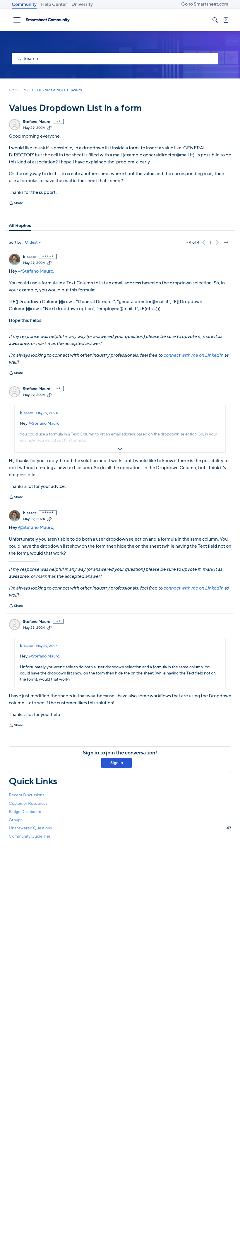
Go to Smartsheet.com (204, 4)
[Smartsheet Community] (48, 20)
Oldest (31, 242)
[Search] (215, 20)
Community (24, 4)
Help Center (54, 4)
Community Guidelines (30, 836)
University (82, 4)
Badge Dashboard (25, 811)
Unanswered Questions (120, 828)
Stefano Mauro (36, 121)
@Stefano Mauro (35, 271)
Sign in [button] (116, 763)
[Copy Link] (49, 127)
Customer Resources (28, 803)
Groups (15, 820)
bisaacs (29, 256)
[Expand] (120, 448)
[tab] (20, 225)
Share (16, 203)
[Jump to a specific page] (226, 242)
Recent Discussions (26, 795)
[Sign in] (225, 20)
